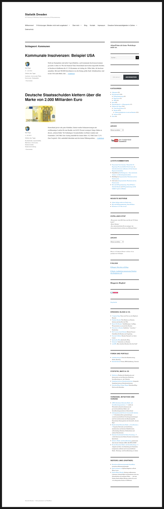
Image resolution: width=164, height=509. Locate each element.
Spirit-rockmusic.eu (117, 468)
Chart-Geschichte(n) (119, 108)
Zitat (113, 116)
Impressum (101, 25)
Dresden (116, 110)
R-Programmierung (118, 96)
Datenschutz (29, 29)
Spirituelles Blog (116, 340)
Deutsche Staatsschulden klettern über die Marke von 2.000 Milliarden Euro (63, 97)
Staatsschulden (29, 145)
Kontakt (92, 25)
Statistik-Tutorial (116, 361)
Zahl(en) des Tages (30, 73)
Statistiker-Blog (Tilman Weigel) (120, 385)
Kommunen (28, 78)
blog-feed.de (113, 302)
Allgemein (114, 92)
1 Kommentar (28, 81)
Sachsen (116, 114)
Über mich (75, 25)
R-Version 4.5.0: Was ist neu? (119, 206)
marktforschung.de (116, 357)
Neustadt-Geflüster (116, 336)
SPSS (115, 100)
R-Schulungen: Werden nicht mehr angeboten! (52, 25)
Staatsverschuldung (30, 147)
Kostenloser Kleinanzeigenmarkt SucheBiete (123, 464)
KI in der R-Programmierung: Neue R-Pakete (123, 204)
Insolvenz (27, 76)
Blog (85, 25)
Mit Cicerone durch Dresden (119, 332)
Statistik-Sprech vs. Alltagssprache (121, 104)
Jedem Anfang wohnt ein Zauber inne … (122, 202)
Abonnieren (131, 77)
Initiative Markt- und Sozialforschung (121, 441)
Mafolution (115, 375)
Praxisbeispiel (115, 94)
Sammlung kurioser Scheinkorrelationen (122, 381)
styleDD (114, 344)
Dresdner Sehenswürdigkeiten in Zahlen (121, 25)
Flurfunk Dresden (116, 320)
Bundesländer (28, 141)
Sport (113, 102)
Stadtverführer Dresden (118, 472)
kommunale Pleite (36, 76)
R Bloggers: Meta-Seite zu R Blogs (119, 267)
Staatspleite (35, 78)
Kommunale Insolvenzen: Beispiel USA (60, 55)
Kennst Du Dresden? (117, 324)
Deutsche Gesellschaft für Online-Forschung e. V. (124, 435)
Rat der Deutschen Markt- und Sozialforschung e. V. (125, 445)
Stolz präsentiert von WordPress (43, 500)
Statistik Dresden (36, 14)
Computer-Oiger (116, 316)
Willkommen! (29, 25)
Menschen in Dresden (117, 328)
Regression (116, 98)
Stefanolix (114, 342)
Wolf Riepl (28, 68)
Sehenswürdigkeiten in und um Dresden (125, 112)
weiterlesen (71, 73)
